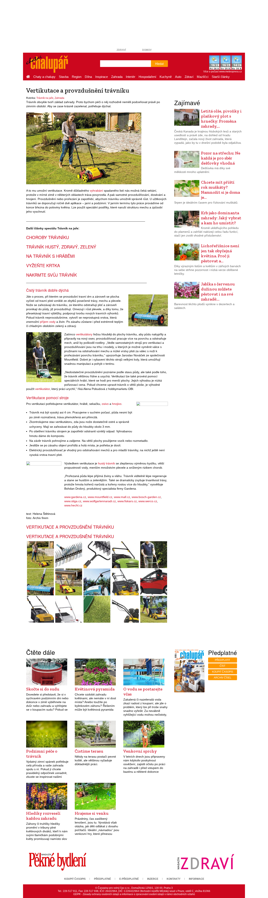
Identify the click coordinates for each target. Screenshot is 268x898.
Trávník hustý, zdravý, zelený (61, 247)
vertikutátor (42, 389)
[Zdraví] (205, 861)
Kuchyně (166, 76)
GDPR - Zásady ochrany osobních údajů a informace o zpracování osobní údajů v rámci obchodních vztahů (134, 894)
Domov (147, 49)
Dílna (88, 76)
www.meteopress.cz (230, 71)
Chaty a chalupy (44, 76)
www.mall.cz (122, 497)
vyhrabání (96, 190)
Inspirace (101, 76)
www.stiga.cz (72, 501)
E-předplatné (129, 878)
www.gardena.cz (75, 497)
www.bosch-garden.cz (146, 497)
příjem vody (47, 321)
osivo (105, 403)
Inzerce (152, 878)
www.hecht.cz (73, 505)
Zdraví (121, 49)
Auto (178, 76)
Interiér (130, 76)
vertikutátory (84, 334)
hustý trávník (106, 463)
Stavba (63, 76)
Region (76, 76)
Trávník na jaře (44, 98)
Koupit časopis (222, 671)
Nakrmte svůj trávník (51, 275)
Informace (196, 878)
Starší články (221, 76)
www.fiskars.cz (127, 501)
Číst (222, 665)
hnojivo (116, 403)
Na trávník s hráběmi (50, 256)
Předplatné (102, 878)
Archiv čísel (222, 677)
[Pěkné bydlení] (57, 861)
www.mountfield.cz (100, 497)
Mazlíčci (202, 76)
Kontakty (173, 878)
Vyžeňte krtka (43, 265)
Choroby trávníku (47, 237)
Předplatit (222, 660)
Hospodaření (147, 76)
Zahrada (116, 76)
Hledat (159, 63)
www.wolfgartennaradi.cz (99, 501)
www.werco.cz (147, 501)
